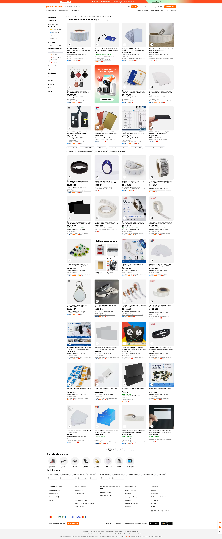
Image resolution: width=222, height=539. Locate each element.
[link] (219, 522)
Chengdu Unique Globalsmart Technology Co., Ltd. (79, 274)
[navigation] (55, 233)
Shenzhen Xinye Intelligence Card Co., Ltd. (106, 398)
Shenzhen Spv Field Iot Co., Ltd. (103, 60)
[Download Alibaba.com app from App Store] (154, 523)
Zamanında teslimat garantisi (82, 496)
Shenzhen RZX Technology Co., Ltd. (131, 141)
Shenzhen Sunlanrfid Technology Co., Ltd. (160, 100)
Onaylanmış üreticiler (105, 492)
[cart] (150, 7)
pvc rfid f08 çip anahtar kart (85, 151)
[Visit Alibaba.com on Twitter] (159, 511)
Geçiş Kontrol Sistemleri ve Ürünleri (89, 16)
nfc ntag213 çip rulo (79, 474)
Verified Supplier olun (156, 500)
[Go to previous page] (106, 449)
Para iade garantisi (79, 493)
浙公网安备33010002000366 (139, 536)
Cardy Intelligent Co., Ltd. (128, 399)
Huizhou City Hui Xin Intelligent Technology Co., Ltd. (134, 58)
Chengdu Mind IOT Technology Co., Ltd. (132, 357)
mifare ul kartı (53, 478)
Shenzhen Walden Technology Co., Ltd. (77, 398)
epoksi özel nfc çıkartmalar (118, 151)
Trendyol (129, 531)
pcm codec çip (83, 478)
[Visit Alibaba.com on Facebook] (152, 511)
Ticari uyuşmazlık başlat (131, 496)
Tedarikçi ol (154, 490)
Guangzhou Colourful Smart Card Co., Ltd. (78, 440)
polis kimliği (94, 478)
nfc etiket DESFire (137, 147)
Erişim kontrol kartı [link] (107, 16)
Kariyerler (52, 500)
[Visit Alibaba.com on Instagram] (162, 511)
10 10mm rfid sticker (133, 474)
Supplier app (108, 523)
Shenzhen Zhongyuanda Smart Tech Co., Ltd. (161, 58)
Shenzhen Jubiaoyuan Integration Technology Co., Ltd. (107, 229)
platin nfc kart (102, 147)
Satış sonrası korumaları (81, 500)
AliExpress (86, 531)
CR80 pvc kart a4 (54, 474)
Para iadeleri (128, 500)
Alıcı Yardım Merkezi (130, 490)
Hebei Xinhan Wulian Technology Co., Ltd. (160, 139)
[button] (129, 7)
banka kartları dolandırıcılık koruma (119, 147)
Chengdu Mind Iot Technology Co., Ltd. (132, 233)
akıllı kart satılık (73, 147)
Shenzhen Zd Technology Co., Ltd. (76, 100)
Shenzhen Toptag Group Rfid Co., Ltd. (159, 398)
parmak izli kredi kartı (119, 478)
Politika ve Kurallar (79, 506)
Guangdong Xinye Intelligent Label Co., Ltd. (133, 188)
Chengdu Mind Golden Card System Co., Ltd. (79, 191)
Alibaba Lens (58, 523)
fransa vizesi (105, 478)
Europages (136, 531)
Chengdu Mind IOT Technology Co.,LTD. (160, 357)
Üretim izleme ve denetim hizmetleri (84, 503)
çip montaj (162, 474)
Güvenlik (75, 16)
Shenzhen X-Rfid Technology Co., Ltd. (77, 58)
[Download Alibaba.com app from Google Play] (167, 523)
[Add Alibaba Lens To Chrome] (73, 523)
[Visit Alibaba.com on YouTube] (166, 511)
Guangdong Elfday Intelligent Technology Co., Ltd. (134, 441)
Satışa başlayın (155, 493)
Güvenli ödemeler (79, 490)
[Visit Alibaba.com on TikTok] (169, 511)
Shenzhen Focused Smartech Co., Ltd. (105, 315)
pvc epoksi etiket (119, 474)
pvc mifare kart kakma (149, 474)
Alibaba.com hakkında (55, 486)
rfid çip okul (92, 474)
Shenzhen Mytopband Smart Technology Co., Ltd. (107, 441)
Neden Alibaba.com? (55, 490)
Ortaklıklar (153, 503)
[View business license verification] (126, 536)
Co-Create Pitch (53, 493)
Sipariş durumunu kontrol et (158, 496)
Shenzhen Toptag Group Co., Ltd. (158, 274)
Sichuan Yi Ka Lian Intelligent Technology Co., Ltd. (161, 439)
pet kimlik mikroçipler (105, 474)
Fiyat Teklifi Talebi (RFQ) (106, 495)
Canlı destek (128, 493)
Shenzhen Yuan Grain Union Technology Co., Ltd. (134, 100)
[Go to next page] (134, 449)
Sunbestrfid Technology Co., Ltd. (103, 188)
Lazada (111, 531)
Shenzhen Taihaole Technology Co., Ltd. (160, 190)
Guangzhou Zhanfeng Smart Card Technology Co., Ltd (107, 357)
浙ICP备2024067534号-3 (155, 536)
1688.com (93, 531)
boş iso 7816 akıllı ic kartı (88, 147)
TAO (124, 531)
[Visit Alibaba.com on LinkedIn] (155, 511)
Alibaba (68, 16)
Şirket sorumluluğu (54, 496)
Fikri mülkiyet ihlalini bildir (132, 503)
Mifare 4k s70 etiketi (102, 151)
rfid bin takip (66, 474)
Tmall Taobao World (102, 531)
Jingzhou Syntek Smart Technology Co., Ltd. (79, 357)
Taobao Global (118, 531)
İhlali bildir (128, 506)
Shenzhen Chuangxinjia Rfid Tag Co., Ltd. (105, 139)
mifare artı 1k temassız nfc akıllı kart (155, 147)
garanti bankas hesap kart (68, 478)
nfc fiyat (71, 151)
